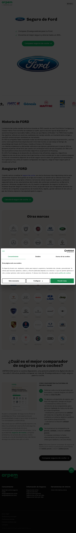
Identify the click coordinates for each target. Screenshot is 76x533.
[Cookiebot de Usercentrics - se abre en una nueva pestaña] (66, 251)
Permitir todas (62, 281)
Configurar (37, 281)
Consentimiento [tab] (13, 256)
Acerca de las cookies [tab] (63, 256)
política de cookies (65, 273)
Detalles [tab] (38, 256)
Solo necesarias (14, 281)
